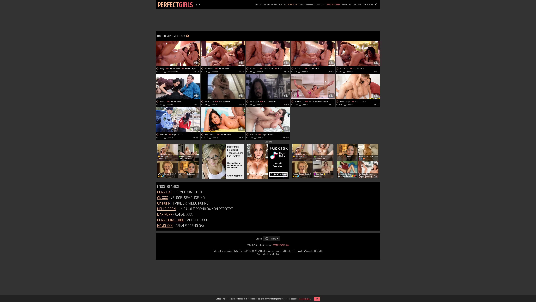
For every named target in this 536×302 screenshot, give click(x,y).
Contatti (318, 251)
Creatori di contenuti (293, 251)
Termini (243, 251)
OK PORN (163, 203)
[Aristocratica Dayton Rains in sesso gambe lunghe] (268, 119)
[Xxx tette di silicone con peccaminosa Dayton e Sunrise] (268, 86)
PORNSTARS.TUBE (170, 220)
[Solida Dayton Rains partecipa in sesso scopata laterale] (178, 86)
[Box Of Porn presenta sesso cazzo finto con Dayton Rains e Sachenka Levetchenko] (313, 86)
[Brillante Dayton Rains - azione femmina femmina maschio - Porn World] (313, 53)
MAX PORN (165, 214)
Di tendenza (276, 4)
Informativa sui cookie (223, 251)
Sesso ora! (346, 4)
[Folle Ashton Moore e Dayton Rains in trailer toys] (223, 86)
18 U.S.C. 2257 (253, 251)
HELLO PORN (166, 208)
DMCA (236, 251)
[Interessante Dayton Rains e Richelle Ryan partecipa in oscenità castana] (223, 53)
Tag (284, 4)
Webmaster (309, 251)
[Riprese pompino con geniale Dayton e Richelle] (268, 53)
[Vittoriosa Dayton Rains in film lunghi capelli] (358, 86)
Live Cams (357, 4)
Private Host (274, 254)
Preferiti (310, 4)
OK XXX (162, 197)
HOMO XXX (165, 225)
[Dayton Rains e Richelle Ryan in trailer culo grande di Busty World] (358, 53)
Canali (301, 4)
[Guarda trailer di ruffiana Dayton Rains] (178, 119)
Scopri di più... (305, 298)
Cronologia (320, 4)
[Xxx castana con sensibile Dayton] (223, 119)
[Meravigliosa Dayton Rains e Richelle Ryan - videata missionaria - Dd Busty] (178, 53)
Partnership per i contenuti (272, 251)
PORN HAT (164, 192)
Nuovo (258, 4)
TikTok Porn (367, 4)
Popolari (266, 4)
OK (317, 299)
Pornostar (292, 4)
